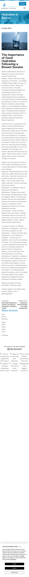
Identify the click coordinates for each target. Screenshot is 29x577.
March (4, 317)
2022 (3, 332)
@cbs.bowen (14, 349)
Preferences (14, 572)
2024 (3, 327)
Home (6, 15)
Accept (14, 564)
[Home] (8, 6)
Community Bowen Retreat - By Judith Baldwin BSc (22, 305)
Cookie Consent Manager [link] (8, 546)
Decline (15, 568)
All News (5, 335)
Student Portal (22, 3)
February (5, 319)
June (3, 314)
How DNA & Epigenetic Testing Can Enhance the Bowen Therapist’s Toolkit (9, 305)
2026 (3, 322)
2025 (3, 325)
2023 (3, 329)
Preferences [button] (13, 559)
